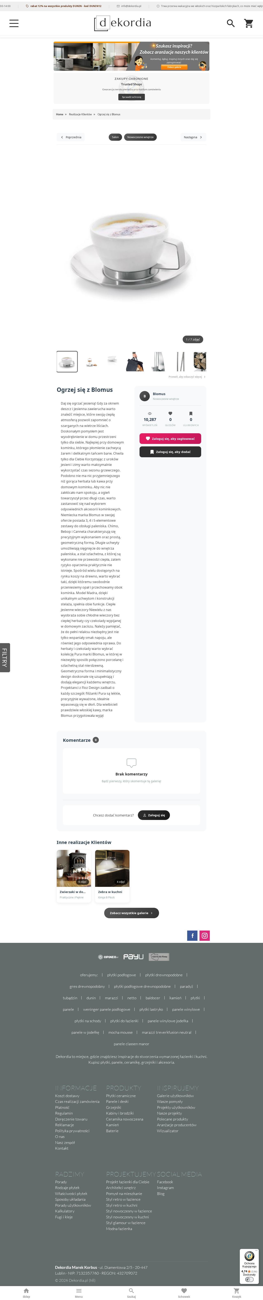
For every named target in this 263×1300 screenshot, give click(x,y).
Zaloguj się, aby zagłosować (173, 439)
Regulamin (64, 1113)
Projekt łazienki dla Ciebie (127, 1181)
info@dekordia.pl (117, 6)
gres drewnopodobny (87, 986)
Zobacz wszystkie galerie (129, 913)
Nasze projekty (169, 1113)
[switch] (249, 1279)
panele (68, 1009)
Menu (79, 1297)
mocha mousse (120, 1032)
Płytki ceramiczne (121, 1095)
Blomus (159, 394)
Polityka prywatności (72, 1130)
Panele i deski (117, 1101)
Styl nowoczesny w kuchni (127, 1216)
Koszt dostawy (67, 1095)
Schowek (184, 1297)
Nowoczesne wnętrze (140, 137)
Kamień (112, 1124)
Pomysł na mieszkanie (124, 1193)
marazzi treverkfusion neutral (166, 1032)
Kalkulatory (64, 1211)
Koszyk (236, 1297)
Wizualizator (168, 1130)
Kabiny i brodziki (120, 1113)
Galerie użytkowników (175, 1095)
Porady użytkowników (73, 1205)
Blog (161, 1193)
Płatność (62, 1107)
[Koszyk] (249, 23)
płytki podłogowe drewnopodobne (142, 986)
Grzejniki (113, 1107)
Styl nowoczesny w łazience (129, 1211)
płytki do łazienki (124, 1020)
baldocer (153, 997)
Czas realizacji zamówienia (77, 1101)
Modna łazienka (119, 1228)
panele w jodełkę (85, 1032)
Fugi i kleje (64, 1216)
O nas (60, 1136)
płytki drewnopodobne (164, 974)
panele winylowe (186, 1009)
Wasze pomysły (170, 1101)
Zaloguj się (156, 815)
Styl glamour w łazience (125, 1222)
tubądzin (70, 997)
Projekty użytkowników (176, 1107)
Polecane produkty (172, 1119)
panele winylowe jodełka (168, 1020)
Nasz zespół (65, 1142)
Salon (115, 137)
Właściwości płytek (71, 1193)
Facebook (165, 1181)
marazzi (111, 997)
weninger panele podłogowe (106, 1009)
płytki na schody (88, 1020)
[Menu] (14, 23)
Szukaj (131, 1297)
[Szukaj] (231, 23)
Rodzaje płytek (67, 1187)
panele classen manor (131, 1043)
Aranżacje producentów (176, 1124)
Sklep (26, 1297)
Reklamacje (64, 1124)
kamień (175, 997)
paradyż (186, 986)
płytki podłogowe (121, 974)
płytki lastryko (151, 1009)
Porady (61, 1181)
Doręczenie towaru (71, 1119)
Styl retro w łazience (123, 1199)
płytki (195, 997)
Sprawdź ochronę (131, 96)
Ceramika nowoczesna (124, 1119)
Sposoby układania (70, 1199)
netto (131, 997)
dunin (91, 997)
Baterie (112, 1130)
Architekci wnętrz (121, 1187)
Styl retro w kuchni (121, 1205)
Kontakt (61, 1148)
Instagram (165, 1187)
